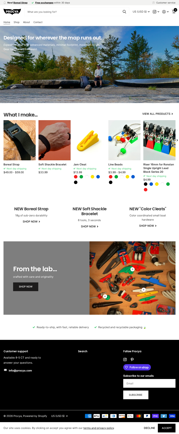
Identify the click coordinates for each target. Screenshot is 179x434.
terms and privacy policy (98, 428)
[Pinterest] (132, 359)
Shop (17, 22)
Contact (37, 22)
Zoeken (124, 11)
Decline (149, 428)
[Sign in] (165, 12)
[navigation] (177, 140)
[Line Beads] (124, 140)
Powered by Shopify (35, 416)
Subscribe (136, 394)
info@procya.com (20, 370)
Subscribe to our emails (138, 375)
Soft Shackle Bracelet (52, 164)
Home (6, 22)
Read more (105, 296)
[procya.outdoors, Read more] (156, 12)
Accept (167, 427)
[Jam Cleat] (89, 140)
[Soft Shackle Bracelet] (54, 140)
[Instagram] (125, 359)
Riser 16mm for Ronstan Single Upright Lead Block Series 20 (158, 168)
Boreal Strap (11, 164)
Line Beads (115, 164)
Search (82, 351)
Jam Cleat (79, 164)
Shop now (26, 286)
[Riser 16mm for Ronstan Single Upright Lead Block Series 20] (159, 140)
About (26, 22)
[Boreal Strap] (19, 140)
